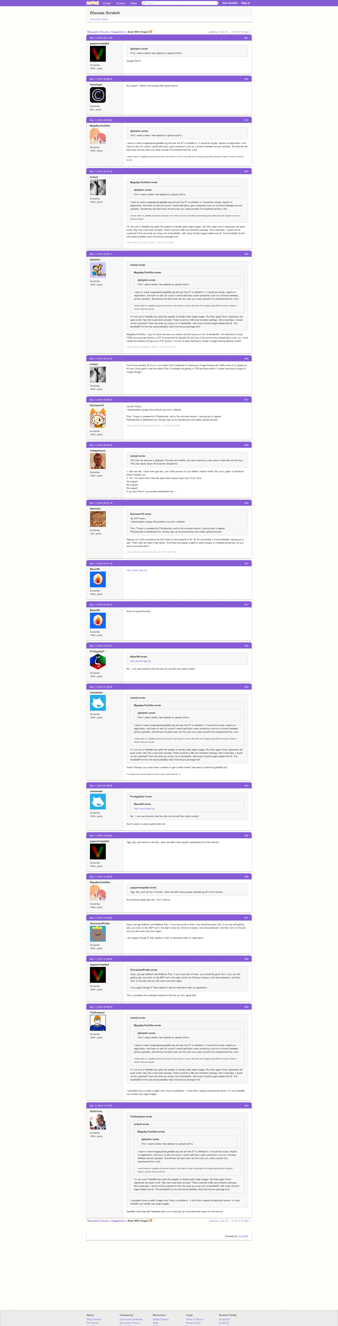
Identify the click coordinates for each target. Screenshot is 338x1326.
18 (242, 31)
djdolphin (95, 259)
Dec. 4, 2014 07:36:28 (101, 785)
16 (236, 31)
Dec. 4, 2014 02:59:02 (101, 78)
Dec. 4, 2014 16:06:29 (101, 1006)
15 (232, 31)
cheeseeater (96, 692)
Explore (120, 3)
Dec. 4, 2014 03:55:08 (101, 399)
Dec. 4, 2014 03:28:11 (101, 254)
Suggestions (118, 31)
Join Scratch (230, 3)
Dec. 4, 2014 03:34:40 (101, 358)
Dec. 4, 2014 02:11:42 (101, 37)
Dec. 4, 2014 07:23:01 (101, 645)
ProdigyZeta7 (97, 651)
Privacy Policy (193, 1322)
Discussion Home (99, 19)
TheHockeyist (97, 1012)
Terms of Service (194, 1319)
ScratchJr (224, 1322)
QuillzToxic (96, 1111)
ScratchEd (224, 1319)
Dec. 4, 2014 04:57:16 (101, 503)
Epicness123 (97, 405)
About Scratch (94, 1319)
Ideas (134, 3)
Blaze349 (95, 569)
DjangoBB (243, 1236)
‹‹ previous (213, 31)
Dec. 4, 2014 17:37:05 (101, 1105)
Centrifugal (96, 84)
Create (107, 3)
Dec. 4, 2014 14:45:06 (101, 958)
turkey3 (94, 177)
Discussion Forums (98, 31)
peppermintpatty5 (99, 43)
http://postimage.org (137, 570)
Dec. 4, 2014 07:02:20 (101, 604)
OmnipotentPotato (100, 923)
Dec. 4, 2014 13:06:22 (101, 835)
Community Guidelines (131, 1319)
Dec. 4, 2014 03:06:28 (101, 120)
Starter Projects (161, 1319)
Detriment (95, 508)
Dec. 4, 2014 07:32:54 (101, 686)
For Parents (93, 1322)
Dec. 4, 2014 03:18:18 (101, 171)
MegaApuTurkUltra (100, 125)
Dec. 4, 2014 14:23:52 (101, 917)
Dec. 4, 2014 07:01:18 (101, 563)
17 (239, 31)
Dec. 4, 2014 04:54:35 (101, 445)
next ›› (247, 31)
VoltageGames (98, 450)
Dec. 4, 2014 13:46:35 (101, 876)
